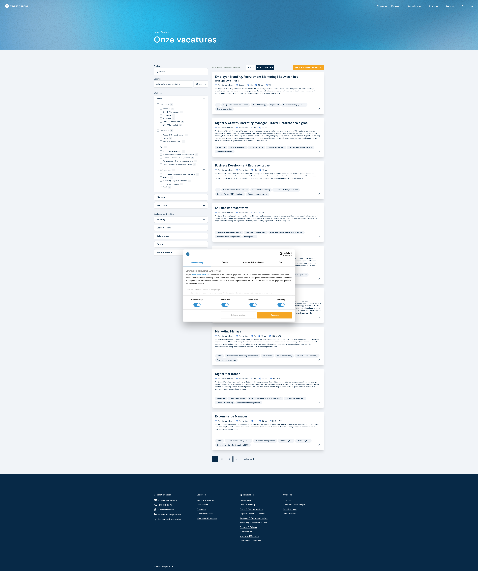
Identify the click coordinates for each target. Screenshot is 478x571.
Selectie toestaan (238, 315)
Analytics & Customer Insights (254, 518)
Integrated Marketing (249, 536)
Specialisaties (414, 6)
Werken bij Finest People (294, 504)
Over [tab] (281, 262)
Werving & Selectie (205, 500)
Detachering (202, 504)
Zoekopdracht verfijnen (164, 214)
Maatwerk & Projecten (207, 518)
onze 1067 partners (200, 275)
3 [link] (229, 459)
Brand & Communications (251, 509)
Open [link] (249, 67)
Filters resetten (265, 67)
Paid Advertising (247, 504)
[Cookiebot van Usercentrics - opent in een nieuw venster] (281, 254)
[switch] (225, 305)
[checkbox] (181, 104)
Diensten (395, 6)
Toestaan (275, 315)
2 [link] (222, 459)
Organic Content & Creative (253, 513)
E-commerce (246, 531)
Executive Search (205, 513)
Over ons (433, 6)
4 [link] (237, 459)
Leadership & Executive (250, 540)
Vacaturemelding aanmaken (308, 67)
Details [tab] (225, 262)
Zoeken (157, 66)
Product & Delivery (248, 527)
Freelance (201, 509)
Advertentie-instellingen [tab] (253, 262)
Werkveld (158, 93)
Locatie (157, 79)
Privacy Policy (289, 513)
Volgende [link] (248, 459)
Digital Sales (245, 500)
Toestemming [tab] (197, 263)
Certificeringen (290, 509)
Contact (450, 6)
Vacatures (382, 6)
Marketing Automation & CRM (253, 522)
